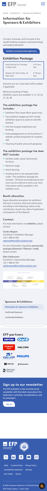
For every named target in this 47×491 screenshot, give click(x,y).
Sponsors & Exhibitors (18, 301)
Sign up (9, 404)
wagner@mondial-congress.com (17, 240)
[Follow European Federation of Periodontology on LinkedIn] (13, 457)
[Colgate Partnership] (9, 347)
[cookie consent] (42, 486)
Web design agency (10, 489)
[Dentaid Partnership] (9, 339)
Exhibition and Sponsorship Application (21, 51)
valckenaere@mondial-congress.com (19, 265)
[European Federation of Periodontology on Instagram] (36, 457)
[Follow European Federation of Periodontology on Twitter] (6, 457)
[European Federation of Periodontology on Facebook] (21, 457)
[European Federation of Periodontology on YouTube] (29, 457)
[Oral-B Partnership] (23, 339)
